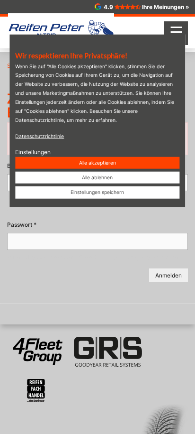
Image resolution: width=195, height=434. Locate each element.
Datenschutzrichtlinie (39, 136)
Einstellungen (33, 151)
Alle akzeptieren (97, 163)
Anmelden (168, 275)
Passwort (21, 224)
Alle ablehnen (97, 178)
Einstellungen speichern (97, 192)
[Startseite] (61, 28)
